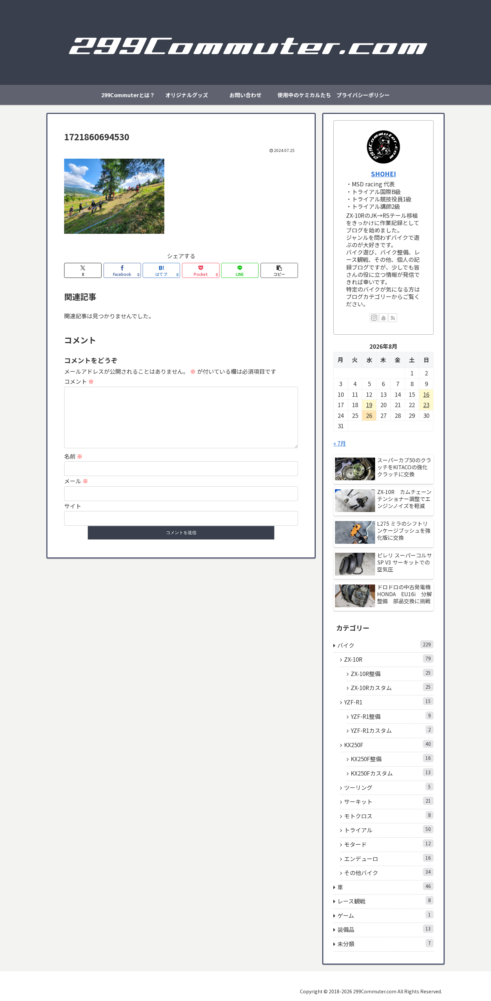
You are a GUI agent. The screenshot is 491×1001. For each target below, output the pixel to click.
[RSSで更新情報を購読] (392, 317)
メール (76, 481)
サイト (72, 506)
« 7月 (339, 443)
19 (369, 404)
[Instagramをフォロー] (374, 317)
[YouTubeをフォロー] (383, 317)
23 (426, 404)
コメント (79, 381)
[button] (279, 270)
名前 (73, 456)
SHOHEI (383, 173)
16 (426, 394)
